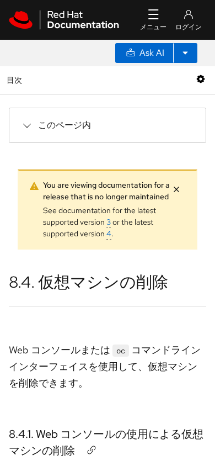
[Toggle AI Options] (185, 53)
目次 (15, 80)
